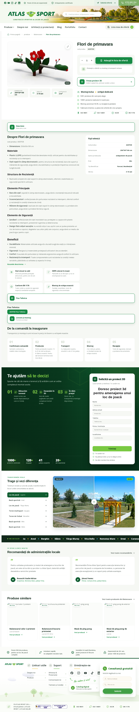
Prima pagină (15, 34)
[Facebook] (5, 3)
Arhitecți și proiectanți (42, 27)
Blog (59, 27)
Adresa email (97, 410)
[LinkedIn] (19, 3)
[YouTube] (9, 3)
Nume (95, 402)
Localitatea (97, 434)
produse (27, 34)
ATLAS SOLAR (25, 709)
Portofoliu (70, 27)
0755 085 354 (130, 2)
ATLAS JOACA (19, 707)
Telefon (95, 418)
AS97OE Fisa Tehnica (17, 312)
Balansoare (38, 34)
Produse (8, 27)
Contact (83, 27)
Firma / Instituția (99, 426)
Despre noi (22, 27)
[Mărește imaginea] (67, 46)
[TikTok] (16, 3)
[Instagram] (12, 3)
